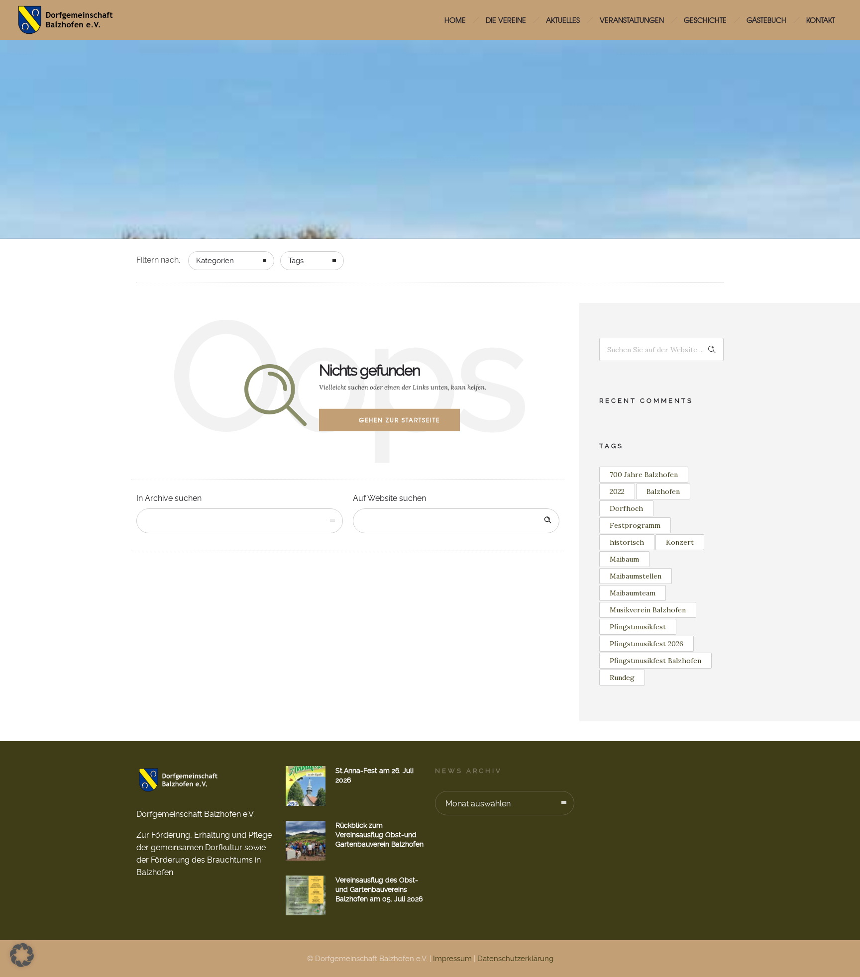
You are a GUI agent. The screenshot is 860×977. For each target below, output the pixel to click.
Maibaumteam (632, 592)
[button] (22, 955)
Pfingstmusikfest (638, 626)
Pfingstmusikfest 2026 (646, 643)
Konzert (680, 542)
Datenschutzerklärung (515, 958)
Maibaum (624, 559)
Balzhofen (663, 491)
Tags (296, 260)
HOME (455, 20)
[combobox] (239, 520)
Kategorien (215, 260)
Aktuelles (563, 20)
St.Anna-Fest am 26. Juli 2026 (374, 775)
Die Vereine (506, 20)
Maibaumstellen (635, 576)
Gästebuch (766, 20)
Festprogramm (635, 525)
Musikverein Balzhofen (648, 609)
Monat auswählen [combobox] (478, 803)
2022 (617, 491)
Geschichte (705, 20)
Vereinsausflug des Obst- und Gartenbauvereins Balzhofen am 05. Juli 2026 (379, 889)
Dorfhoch (626, 508)
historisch (627, 542)
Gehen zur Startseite (399, 419)
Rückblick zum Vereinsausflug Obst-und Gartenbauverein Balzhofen (379, 834)
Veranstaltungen (632, 20)
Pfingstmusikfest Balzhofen (655, 660)
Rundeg (622, 677)
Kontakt (820, 20)
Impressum (452, 958)
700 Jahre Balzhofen (644, 474)
